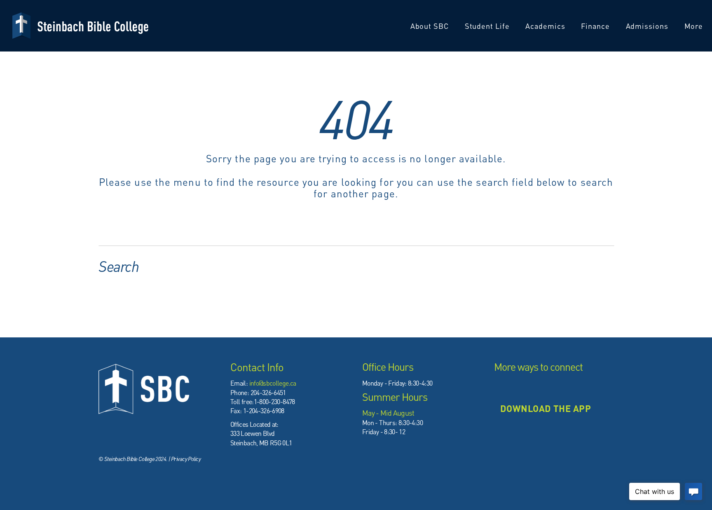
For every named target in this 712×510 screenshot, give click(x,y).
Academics (546, 25)
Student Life (488, 25)
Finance (596, 25)
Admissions (648, 25)
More (694, 25)
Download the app (545, 408)
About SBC (430, 25)
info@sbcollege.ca (272, 383)
